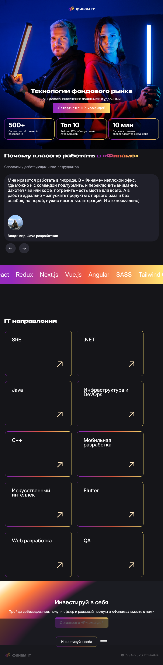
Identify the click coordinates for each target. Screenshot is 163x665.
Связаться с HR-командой (81, 108)
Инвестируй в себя (76, 642)
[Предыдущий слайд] (11, 248)
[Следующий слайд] (24, 248)
